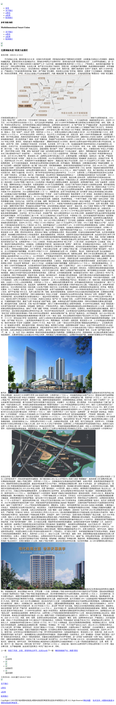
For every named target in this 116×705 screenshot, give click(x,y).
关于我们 (9, 10)
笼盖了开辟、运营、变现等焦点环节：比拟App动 (28, 651)
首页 (7, 8)
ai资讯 (7, 13)
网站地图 (87, 700)
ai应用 (7, 15)
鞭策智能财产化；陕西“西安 (66, 651)
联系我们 (9, 18)
